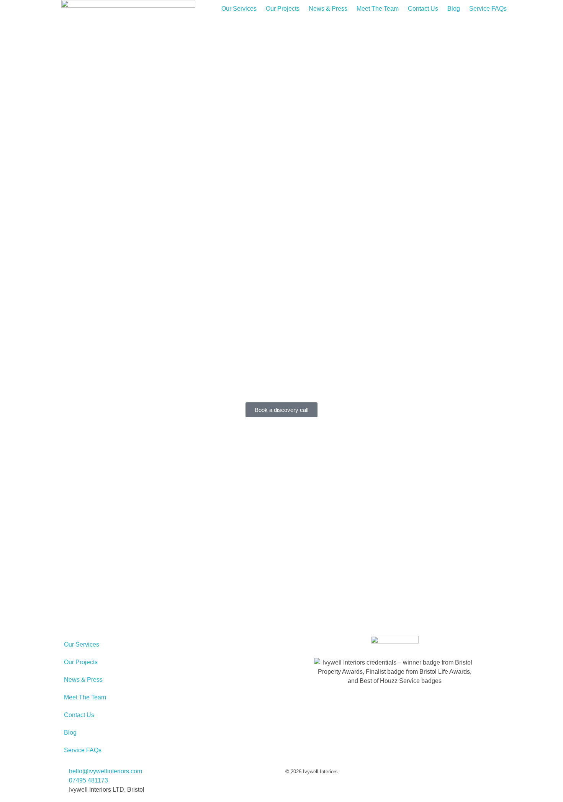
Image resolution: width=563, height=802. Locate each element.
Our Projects (283, 8)
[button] (281, 256)
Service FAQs (488, 8)
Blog (453, 8)
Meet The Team (378, 8)
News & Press (328, 8)
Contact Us (423, 8)
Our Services (239, 8)
